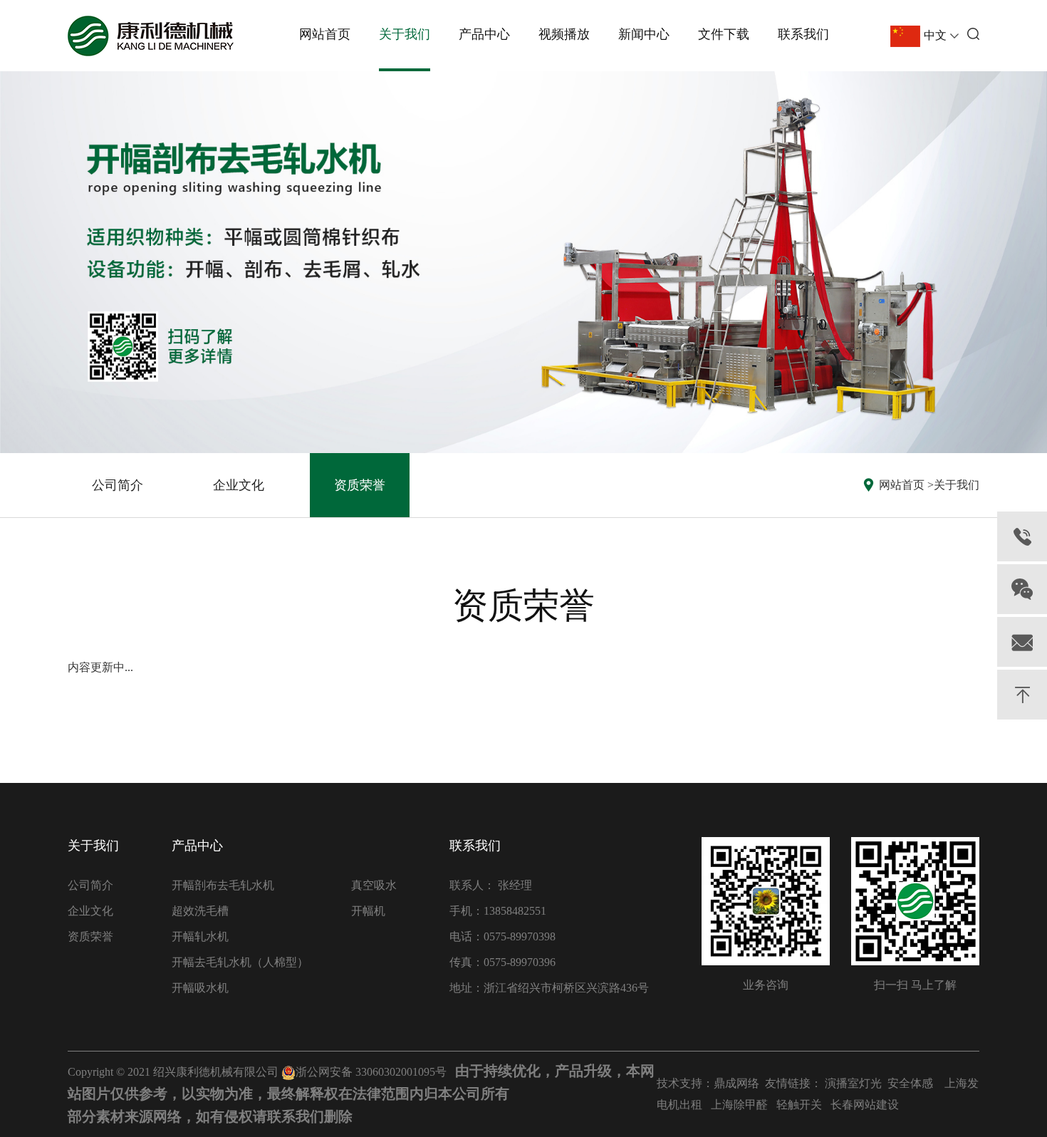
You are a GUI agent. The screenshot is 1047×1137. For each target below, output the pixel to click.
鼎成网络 (736, 1083)
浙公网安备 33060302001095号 (371, 1072)
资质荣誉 (359, 485)
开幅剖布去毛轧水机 (223, 885)
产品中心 (484, 34)
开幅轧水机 (200, 936)
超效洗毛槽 (200, 911)
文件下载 (723, 34)
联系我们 (803, 34)
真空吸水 (374, 885)
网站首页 (324, 34)
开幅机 (368, 911)
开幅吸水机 (200, 988)
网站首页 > (906, 485)
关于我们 (404, 34)
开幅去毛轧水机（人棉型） (240, 962)
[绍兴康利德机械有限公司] (151, 36)
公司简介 (117, 485)
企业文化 (238, 485)
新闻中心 (644, 34)
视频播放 (564, 34)
